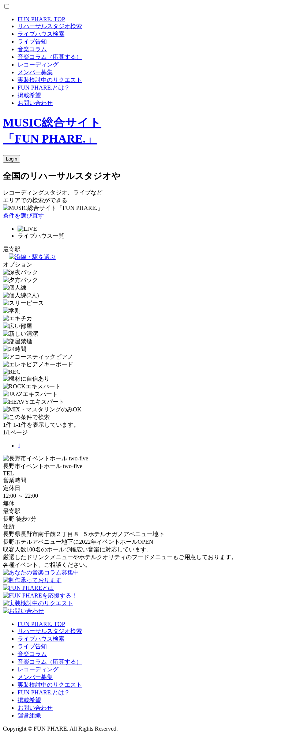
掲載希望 (29, 95)
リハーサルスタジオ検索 (50, 26)
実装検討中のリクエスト (50, 80)
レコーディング (38, 64)
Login (11, 159)
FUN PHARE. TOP (41, 19)
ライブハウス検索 (41, 34)
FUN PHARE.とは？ (44, 87)
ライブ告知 (32, 41)
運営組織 (29, 715)
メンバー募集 (35, 72)
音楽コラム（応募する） (50, 57)
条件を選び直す (23, 215)
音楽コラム (32, 49)
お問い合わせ (35, 103)
